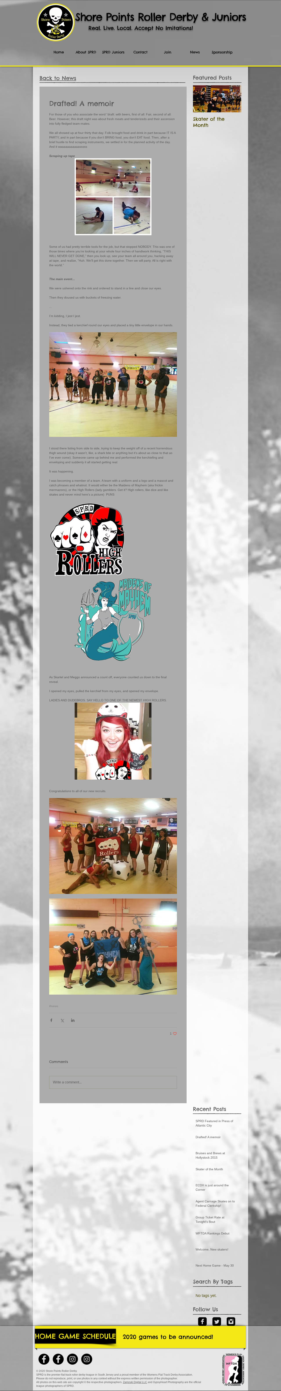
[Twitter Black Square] (216, 1321)
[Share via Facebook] (51, 1020)
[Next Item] (234, 98)
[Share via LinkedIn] (73, 1020)
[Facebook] (58, 1359)
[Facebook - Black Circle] (43, 1359)
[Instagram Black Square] (231, 1321)
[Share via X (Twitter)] (62, 1020)
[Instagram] (72, 1359)
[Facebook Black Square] (202, 1321)
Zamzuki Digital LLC (135, 1382)
